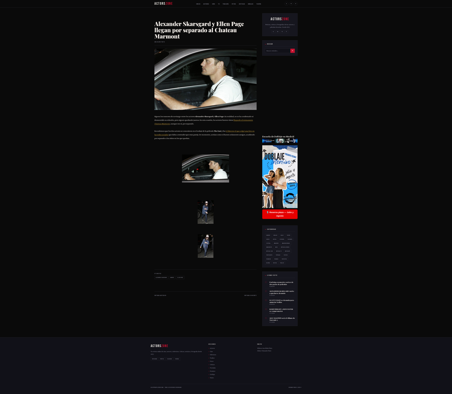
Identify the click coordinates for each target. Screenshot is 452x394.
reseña (268, 263)
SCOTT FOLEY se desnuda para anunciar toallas (281, 301)
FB (295, 3)
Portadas (213, 368)
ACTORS (163, 4)
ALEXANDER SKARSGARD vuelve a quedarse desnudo (281, 292)
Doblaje (275, 235)
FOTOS (234, 4)
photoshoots (269, 255)
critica (274, 239)
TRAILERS (226, 4)
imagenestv (269, 247)
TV (219, 4)
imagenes (276, 243)
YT (286, 31)
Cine (211, 351)
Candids (172, 277)
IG (286, 3)
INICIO (198, 4)
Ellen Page (180, 277)
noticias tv (279, 251)
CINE (213, 4)
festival (268, 243)
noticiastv (287, 251)
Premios (212, 371)
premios (276, 259)
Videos (268, 239)
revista (275, 263)
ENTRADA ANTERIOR (160, 295)
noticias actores (285, 247)
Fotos (212, 361)
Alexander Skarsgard (161, 277)
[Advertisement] (280, 95)
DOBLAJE (250, 4)
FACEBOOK (169, 359)
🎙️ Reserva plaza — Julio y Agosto (280, 214)
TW (291, 3)
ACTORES (206, 4)
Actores (212, 348)
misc (276, 247)
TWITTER (162, 359)
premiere (268, 259)
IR (292, 50)
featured (290, 239)
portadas (278, 255)
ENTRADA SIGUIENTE (250, 295)
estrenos (282, 239)
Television (213, 355)
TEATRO (258, 4)
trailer (282, 263)
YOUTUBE (177, 359)
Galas (282, 235)
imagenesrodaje (286, 243)
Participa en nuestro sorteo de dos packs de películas (281, 283)
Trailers (212, 358)
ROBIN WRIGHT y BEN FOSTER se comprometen (281, 310)
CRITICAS (242, 4)
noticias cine (269, 251)
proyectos (284, 259)
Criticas (212, 364)
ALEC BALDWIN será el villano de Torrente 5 (282, 319)
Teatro (288, 235)
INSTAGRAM (154, 359)
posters (286, 255)
